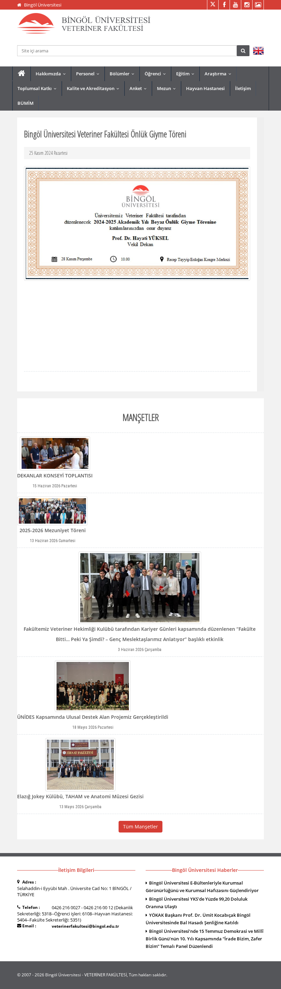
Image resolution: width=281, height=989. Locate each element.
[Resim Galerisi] (258, 5)
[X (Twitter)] (212, 5)
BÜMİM (25, 103)
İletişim (243, 88)
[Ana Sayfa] (21, 73)
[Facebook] (224, 5)
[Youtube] (235, 5)
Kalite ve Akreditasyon (94, 88)
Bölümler (123, 74)
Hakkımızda (52, 74)
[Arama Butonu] (243, 50)
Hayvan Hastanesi (205, 88)
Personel (89, 74)
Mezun (168, 88)
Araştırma (219, 74)
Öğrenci (157, 74)
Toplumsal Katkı (38, 88)
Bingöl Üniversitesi (42, 5)
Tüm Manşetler (140, 826)
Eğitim (186, 74)
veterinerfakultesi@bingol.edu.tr (85, 926)
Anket (140, 88)
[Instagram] (246, 5)
